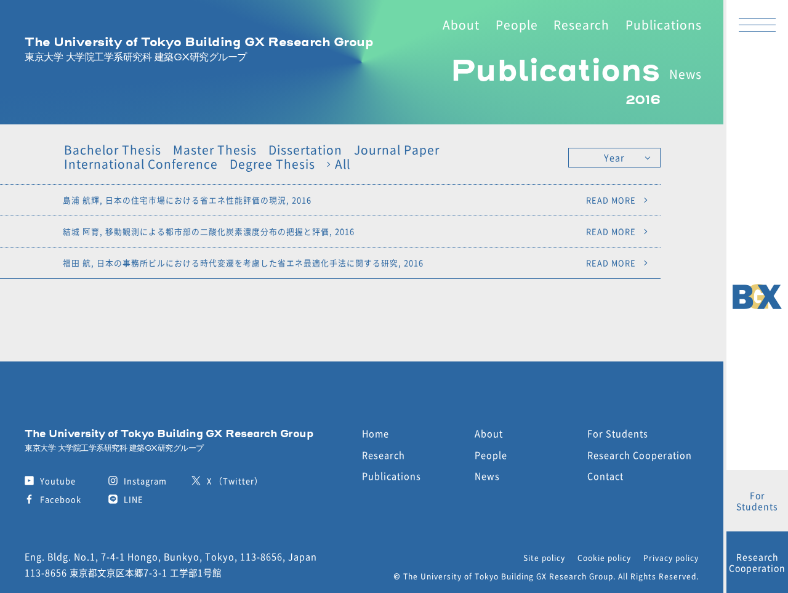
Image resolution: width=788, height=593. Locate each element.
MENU (757, 24)
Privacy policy (671, 557)
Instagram (145, 480)
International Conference (141, 164)
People (517, 24)
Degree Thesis (272, 164)
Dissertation (305, 150)
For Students (617, 433)
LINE (133, 499)
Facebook (60, 499)
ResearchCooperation (757, 562)
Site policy (544, 557)
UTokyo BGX (757, 296)
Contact (605, 475)
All (342, 164)
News (685, 74)
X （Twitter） (235, 480)
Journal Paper (397, 150)
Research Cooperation (639, 454)
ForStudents (757, 500)
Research (581, 24)
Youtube (58, 480)
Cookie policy (604, 557)
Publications (663, 24)
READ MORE (611, 200)
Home (375, 433)
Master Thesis (215, 150)
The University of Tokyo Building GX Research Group (199, 48)
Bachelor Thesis (112, 150)
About (461, 24)
